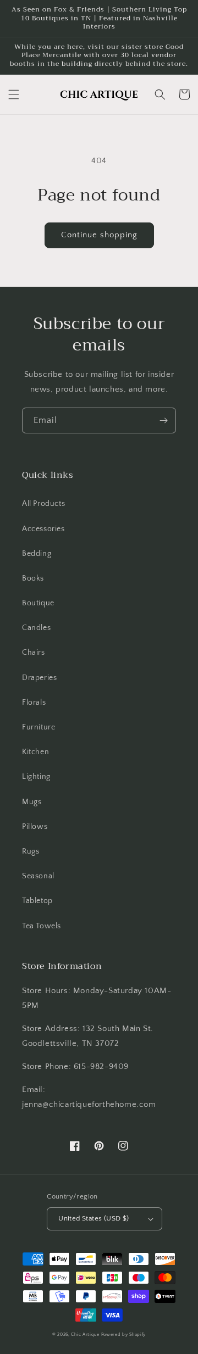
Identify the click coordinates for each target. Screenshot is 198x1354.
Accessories (43, 529)
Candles (36, 627)
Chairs (33, 652)
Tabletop (37, 900)
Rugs (30, 851)
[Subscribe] (163, 420)
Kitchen (35, 752)
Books (33, 578)
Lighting (36, 776)
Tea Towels (41, 926)
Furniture (38, 727)
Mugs (31, 802)
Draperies (39, 677)
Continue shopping (99, 234)
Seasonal (38, 876)
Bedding (36, 553)
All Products (43, 503)
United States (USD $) (93, 1218)
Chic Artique (85, 1334)
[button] (14, 94)
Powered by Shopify (123, 1334)
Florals (34, 702)
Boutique (38, 603)
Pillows (34, 826)
